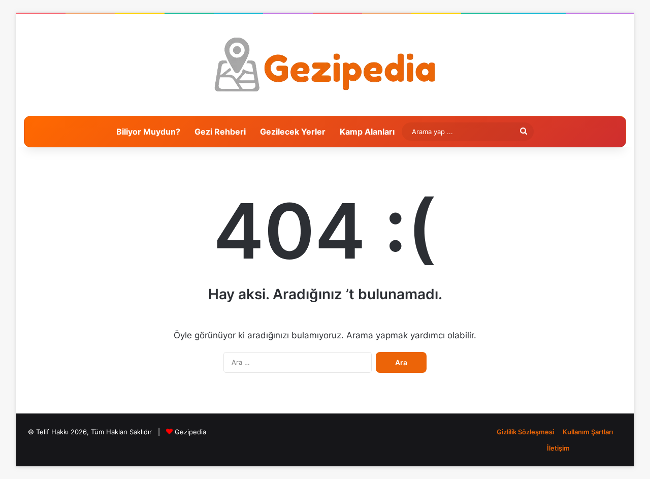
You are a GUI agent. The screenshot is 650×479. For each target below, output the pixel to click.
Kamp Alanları (367, 131)
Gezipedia (190, 432)
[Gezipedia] (325, 65)
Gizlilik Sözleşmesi (525, 432)
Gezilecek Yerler (293, 131)
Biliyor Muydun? (148, 131)
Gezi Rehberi (220, 131)
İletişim (558, 448)
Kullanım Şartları (588, 432)
